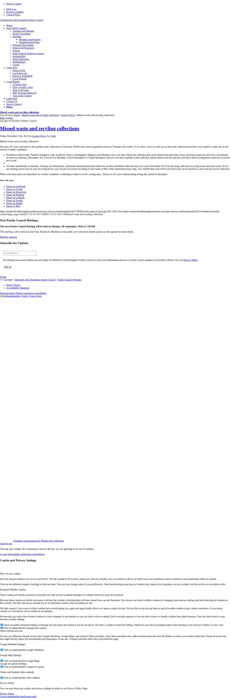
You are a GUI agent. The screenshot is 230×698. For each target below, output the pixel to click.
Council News (13, 14)
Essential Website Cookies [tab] (13, 589)
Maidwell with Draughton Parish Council (35, 279)
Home (17, 115)
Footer (3, 277)
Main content (6, 118)
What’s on (11, 9)
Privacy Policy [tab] (7, 683)
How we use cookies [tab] (10, 573)
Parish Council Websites (69, 279)
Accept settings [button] (7, 554)
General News (68, 115)
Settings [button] (40, 554)
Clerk (53, 136)
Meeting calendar (8, 237)
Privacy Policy (191, 260)
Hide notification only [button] (26, 554)
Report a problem (14, 12)
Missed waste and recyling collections (19, 112)
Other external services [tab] (11, 631)
